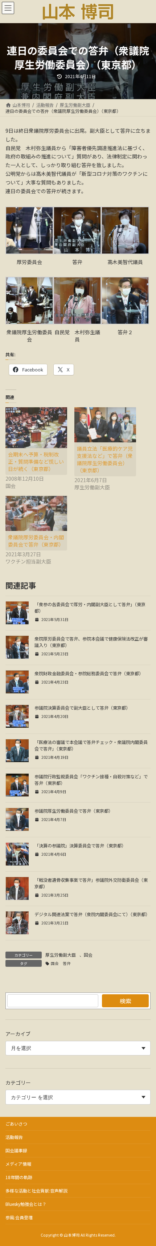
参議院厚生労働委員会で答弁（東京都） (73, 811)
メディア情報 (18, 1164)
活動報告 (14, 1137)
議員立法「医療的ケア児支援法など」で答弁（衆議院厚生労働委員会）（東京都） (105, 459)
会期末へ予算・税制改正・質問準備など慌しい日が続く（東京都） (36, 461)
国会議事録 (16, 1150)
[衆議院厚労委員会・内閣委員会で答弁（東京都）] (36, 513)
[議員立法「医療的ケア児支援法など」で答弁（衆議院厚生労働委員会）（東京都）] (105, 424)
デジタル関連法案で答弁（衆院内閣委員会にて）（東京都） (92, 914)
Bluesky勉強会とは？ (25, 1204)
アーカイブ (17, 1033)
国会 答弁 (61, 963)
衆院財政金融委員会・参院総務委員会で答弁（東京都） (88, 673)
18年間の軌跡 (18, 1177)
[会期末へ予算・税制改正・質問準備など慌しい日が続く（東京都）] (36, 427)
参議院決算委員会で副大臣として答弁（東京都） (82, 708)
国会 (88, 955)
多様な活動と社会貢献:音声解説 (36, 1190)
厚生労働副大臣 (60, 955)
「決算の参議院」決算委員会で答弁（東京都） (80, 845)
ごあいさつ (16, 1123)
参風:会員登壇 (19, 1217)
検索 (125, 1000)
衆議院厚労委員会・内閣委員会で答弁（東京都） (36, 540)
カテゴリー (18, 1082)
